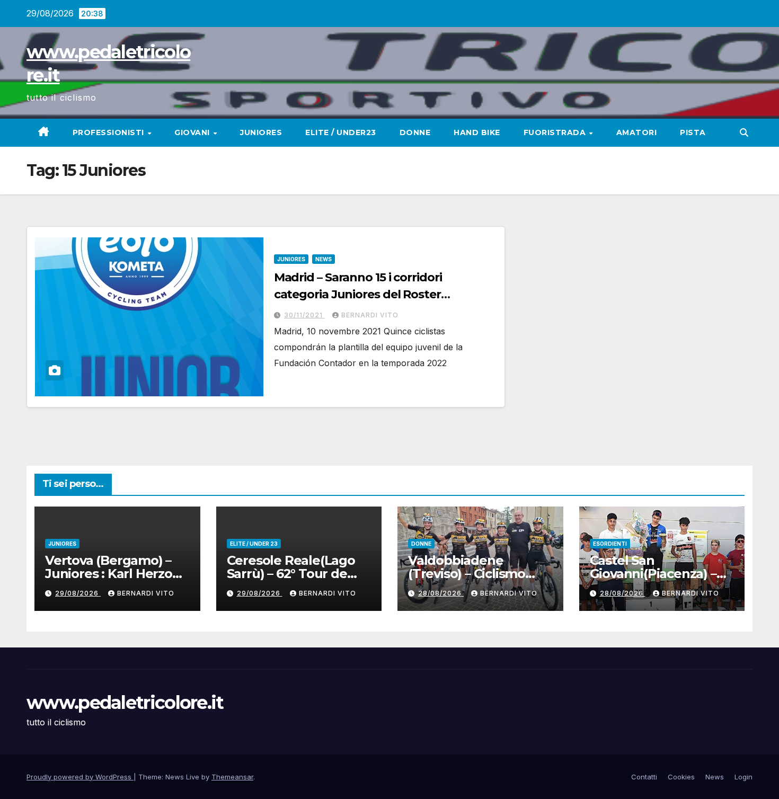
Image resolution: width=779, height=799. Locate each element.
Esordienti (610, 543)
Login (743, 777)
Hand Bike (477, 132)
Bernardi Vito (370, 315)
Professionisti (110, 132)
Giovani (193, 132)
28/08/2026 (441, 593)
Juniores (261, 132)
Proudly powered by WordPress (80, 777)
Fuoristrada (556, 132)
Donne (415, 132)
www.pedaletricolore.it (125, 702)
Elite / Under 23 (254, 543)
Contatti (644, 777)
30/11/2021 (304, 315)
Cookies (681, 777)
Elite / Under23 (340, 132)
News (323, 259)
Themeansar (232, 777)
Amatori (636, 132)
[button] (744, 132)
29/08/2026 (78, 593)
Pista (693, 132)
